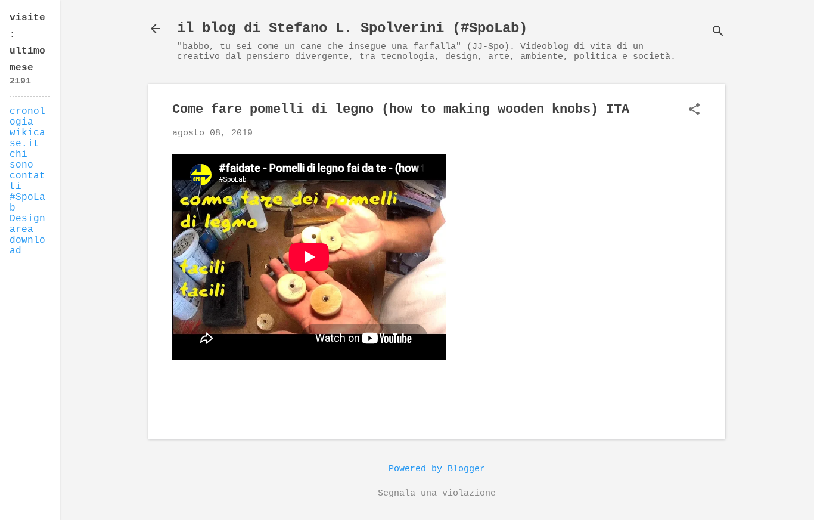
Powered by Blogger (437, 469)
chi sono (21, 160)
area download (27, 240)
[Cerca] (718, 32)
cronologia (27, 117)
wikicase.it (27, 138)
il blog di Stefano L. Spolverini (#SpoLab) (352, 28)
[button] (694, 110)
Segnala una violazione (437, 493)
